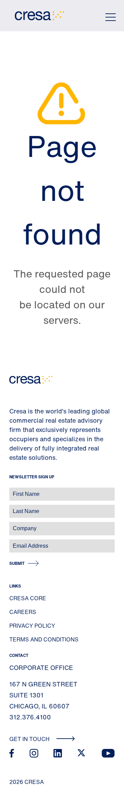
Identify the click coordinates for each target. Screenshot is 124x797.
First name (13, 490)
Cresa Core (27, 598)
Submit (16, 563)
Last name (13, 508)
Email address (17, 542)
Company (12, 525)
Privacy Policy (32, 626)
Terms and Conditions (44, 639)
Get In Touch (30, 739)
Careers (22, 612)
